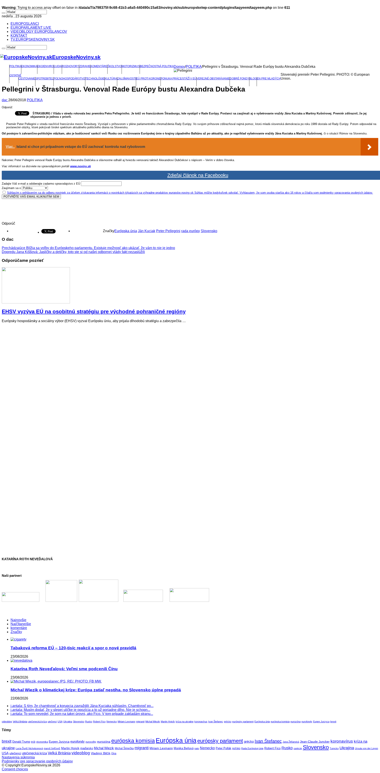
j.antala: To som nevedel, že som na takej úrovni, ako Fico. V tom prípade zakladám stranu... (82, 714)
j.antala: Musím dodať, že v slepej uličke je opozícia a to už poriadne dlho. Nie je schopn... (80, 710)
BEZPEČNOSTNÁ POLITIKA (157, 66)
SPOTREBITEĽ (44, 78)
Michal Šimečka (124, 748)
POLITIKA (15, 66)
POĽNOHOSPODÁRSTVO (69, 78)
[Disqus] (190, 382)
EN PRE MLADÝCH (269, 78)
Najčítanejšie (21, 624)
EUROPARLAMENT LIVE (31, 27)
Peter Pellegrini (168, 231)
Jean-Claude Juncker (315, 741)
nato (196, 748)
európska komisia (280, 721)
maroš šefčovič (52, 748)
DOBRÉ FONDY (239, 78)
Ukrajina (67, 721)
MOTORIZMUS (131, 66)
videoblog (7, 721)
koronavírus (200, 721)
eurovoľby (91, 741)
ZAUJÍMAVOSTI (126, 78)
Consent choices (15, 769)
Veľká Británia (20, 721)
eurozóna (295, 721)
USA (60, 721)
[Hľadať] (3, 13)
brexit (333, 721)
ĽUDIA (58, 66)
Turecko (334, 748)
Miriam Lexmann (126, 721)
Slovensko (209, 231)
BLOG (253, 78)
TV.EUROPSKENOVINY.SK (33, 39)
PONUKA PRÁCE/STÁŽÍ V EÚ (178, 78)
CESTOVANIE (26, 78)
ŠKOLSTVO (115, 66)
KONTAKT (19, 35)
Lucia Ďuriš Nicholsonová (29, 748)
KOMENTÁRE (99, 66)
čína (113, 753)
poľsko (236, 748)
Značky (16, 632)
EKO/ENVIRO (45, 66)
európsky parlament (243, 721)
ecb (33, 741)
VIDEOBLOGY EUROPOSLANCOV (39, 31)
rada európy (190, 231)
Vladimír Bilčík (100, 753)
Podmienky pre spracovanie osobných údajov (37, 761)
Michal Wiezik (152, 721)
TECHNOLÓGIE (94, 78)
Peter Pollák (223, 748)
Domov (179, 66)
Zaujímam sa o (11, 188)
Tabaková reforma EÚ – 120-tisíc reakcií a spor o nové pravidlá (73, 648)
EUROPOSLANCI (25, 24)
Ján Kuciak (146, 231)
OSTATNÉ (15, 75)
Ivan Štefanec (215, 721)
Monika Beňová (184, 748)
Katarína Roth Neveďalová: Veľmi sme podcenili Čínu (64, 669)
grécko (227, 721)
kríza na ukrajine (185, 721)
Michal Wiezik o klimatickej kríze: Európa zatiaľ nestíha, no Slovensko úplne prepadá (96, 690)
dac (5, 100)
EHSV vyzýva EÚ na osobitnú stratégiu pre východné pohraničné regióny (94, 311)
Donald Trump (21, 741)
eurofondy (306, 721)
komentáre (19, 628)
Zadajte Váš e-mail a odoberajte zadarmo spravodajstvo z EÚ (41, 183)
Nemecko (111, 721)
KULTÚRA (111, 78)
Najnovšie (18, 620)
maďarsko (86, 748)
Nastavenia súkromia (18, 757)
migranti (140, 721)
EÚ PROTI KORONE (148, 78)
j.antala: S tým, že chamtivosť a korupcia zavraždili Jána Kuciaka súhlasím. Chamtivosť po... (82, 706)
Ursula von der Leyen (366, 748)
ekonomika (42, 741)
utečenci (52, 721)
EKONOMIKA (29, 66)
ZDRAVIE (84, 66)
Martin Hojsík (168, 721)
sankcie (298, 748)
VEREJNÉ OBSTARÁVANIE (213, 78)
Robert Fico (99, 721)
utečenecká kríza (37, 721)
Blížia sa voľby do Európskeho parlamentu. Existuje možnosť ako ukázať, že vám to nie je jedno (88, 248)
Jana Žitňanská (291, 741)
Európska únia (125, 231)
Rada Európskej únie (252, 748)
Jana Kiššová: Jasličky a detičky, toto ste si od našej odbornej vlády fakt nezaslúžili (73, 252)
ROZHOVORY (70, 66)
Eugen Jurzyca (321, 721)
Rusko (88, 721)
